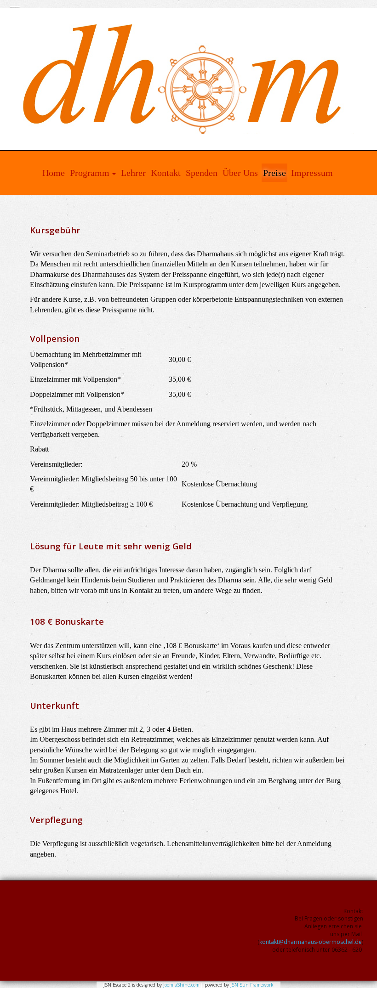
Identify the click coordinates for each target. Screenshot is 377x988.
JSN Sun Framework (252, 985)
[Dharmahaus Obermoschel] (188, 79)
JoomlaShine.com (181, 985)
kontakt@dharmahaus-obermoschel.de (310, 942)
